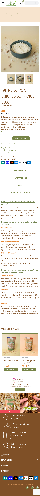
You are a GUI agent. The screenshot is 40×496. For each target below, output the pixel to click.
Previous (8, 49)
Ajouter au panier (21, 138)
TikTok (37, 487)
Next (32, 49)
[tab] (20, 172)
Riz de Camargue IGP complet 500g (28, 361)
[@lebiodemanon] (14, 380)
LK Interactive (28, 484)
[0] (20, 3)
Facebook (32, 487)
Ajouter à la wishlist (10, 144)
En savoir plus (6, 132)
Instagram (27, 487)
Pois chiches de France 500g (11, 361)
